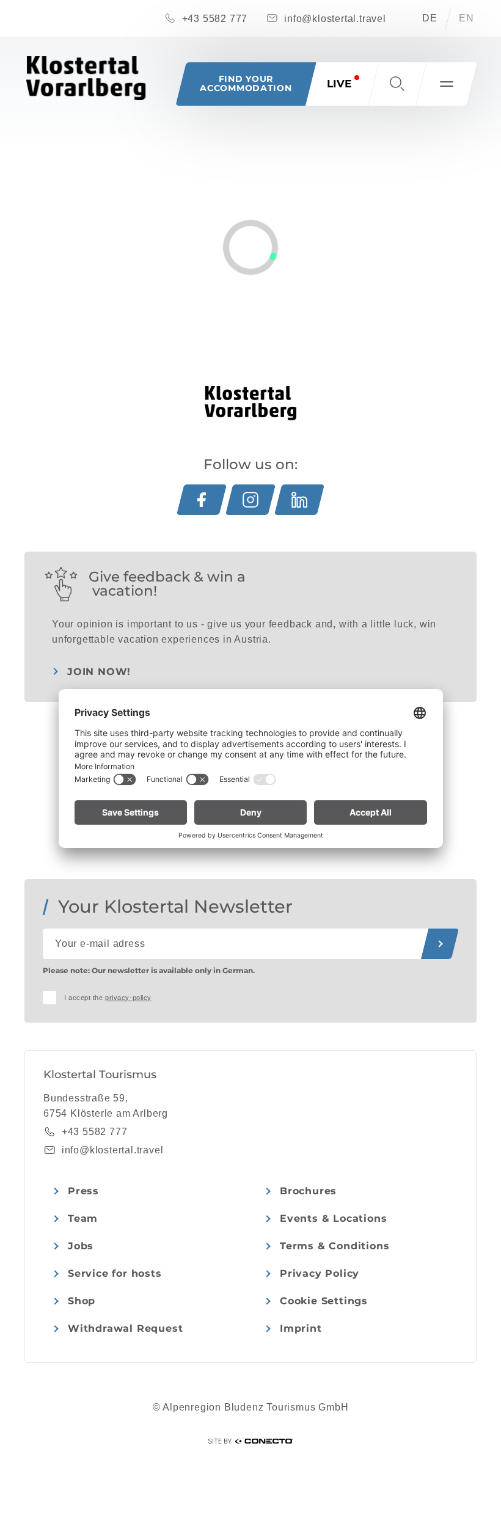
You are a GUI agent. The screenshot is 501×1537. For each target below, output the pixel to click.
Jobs (80, 1246)
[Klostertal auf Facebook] (201, 499)
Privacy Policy (319, 1273)
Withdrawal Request (125, 1328)
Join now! (99, 671)
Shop (81, 1301)
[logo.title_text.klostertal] (85, 78)
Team (83, 1218)
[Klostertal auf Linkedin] (299, 499)
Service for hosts (115, 1273)
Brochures (308, 1191)
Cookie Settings (324, 1301)
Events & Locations (333, 1218)
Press (83, 1191)
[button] (397, 84)
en (466, 18)
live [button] (339, 84)
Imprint (301, 1328)
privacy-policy (128, 997)
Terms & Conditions (334, 1246)
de (429, 18)
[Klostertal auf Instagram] (250, 499)
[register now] (440, 944)
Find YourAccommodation (245, 83)
